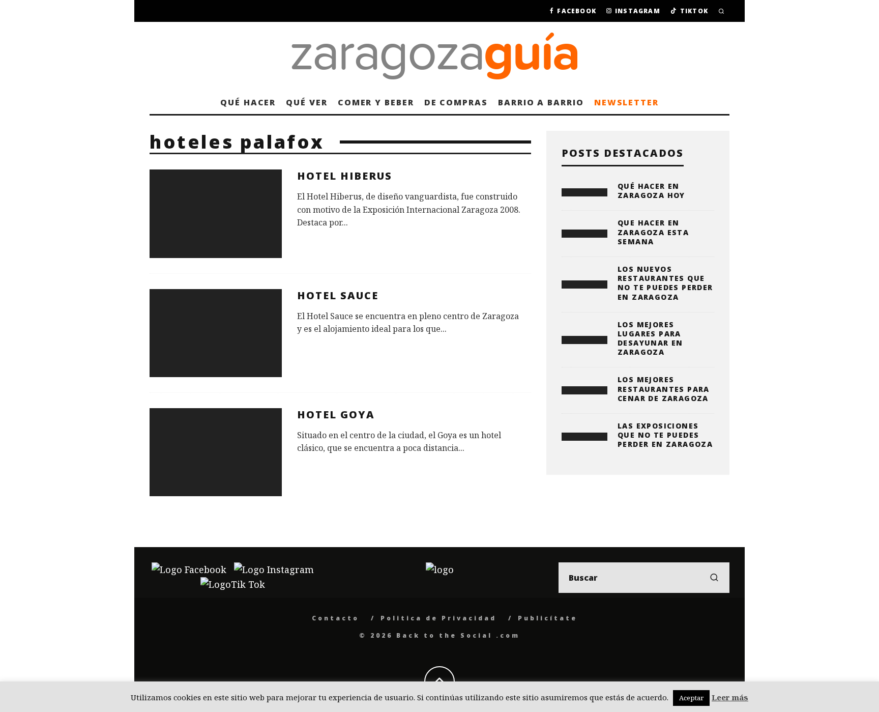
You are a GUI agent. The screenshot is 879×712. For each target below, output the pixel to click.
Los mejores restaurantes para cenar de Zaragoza (664, 389)
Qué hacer (248, 102)
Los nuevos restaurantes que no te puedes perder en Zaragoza (665, 283)
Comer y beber (376, 102)
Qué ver (306, 102)
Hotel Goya (336, 414)
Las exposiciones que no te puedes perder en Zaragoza (665, 435)
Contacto (335, 618)
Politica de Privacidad (438, 618)
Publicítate (547, 618)
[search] (714, 577)
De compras (456, 102)
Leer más (730, 697)
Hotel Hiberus (344, 176)
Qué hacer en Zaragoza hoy (651, 190)
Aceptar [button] (691, 697)
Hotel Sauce (337, 295)
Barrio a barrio (541, 102)
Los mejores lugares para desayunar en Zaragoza (650, 338)
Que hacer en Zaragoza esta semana (653, 232)
